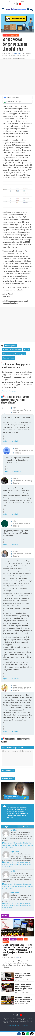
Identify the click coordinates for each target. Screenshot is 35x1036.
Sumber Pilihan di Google (14, 102)
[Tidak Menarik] (4, 439)
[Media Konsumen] (16, 9)
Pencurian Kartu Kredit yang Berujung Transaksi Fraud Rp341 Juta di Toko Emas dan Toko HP (23, 999)
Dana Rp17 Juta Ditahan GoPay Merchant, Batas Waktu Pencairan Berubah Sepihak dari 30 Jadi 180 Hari (16, 864)
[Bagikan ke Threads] (32, 1033)
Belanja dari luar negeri (18, 55)
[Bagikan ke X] (23, 1033)
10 (27, 993)
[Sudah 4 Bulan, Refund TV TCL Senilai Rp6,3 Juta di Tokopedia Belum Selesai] (7, 973)
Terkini (26, 827)
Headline (13, 939)
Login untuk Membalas (11, 441)
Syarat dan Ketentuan (9, 1018)
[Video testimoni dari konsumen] (17, 791)
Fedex (27, 55)
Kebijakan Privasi (21, 1018)
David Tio (13, 830)
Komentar (10, 827)
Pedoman (29, 1018)
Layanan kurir (22, 58)
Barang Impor (8, 55)
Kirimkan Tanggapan (9, 391)
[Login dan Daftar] (31, 9)
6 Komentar (27, 53)
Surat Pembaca (14, 35)
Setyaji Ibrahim (15, 852)
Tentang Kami (27, 1020)
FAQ (21, 1020)
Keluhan (6, 35)
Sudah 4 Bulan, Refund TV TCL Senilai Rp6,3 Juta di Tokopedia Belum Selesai (23, 976)
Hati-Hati (6, 939)
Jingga (17, 957)
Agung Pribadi (17, 53)
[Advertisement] (17, 77)
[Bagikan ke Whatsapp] (27, 1033)
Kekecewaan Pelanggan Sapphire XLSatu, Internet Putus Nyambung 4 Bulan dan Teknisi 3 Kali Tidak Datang (17, 845)
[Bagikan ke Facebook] (19, 1033)
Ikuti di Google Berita (13, 97)
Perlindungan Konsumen (11, 1020)
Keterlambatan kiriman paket (10, 58)
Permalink (16, 413)
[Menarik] (4, 436)
